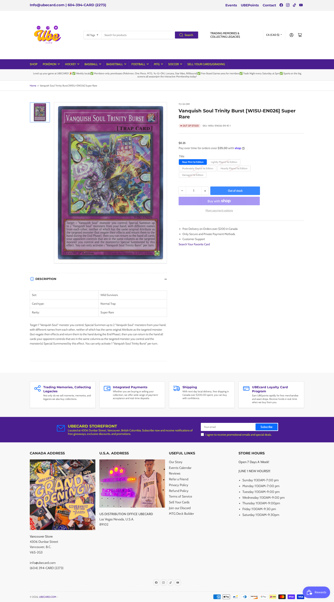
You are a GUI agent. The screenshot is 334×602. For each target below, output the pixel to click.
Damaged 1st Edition (192, 174)
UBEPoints (250, 5)
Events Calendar (180, 468)
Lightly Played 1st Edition (224, 161)
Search (189, 35)
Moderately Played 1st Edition (197, 168)
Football (138, 64)
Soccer (173, 64)
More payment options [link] (219, 210)
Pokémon (49, 64)
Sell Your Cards (179, 502)
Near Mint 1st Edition (193, 161)
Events (231, 5)
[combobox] (150, 35)
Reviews (174, 473)
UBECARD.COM (47, 596)
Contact (269, 5)
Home (33, 85)
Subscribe (267, 427)
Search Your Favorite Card (194, 244)
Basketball (114, 64)
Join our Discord (180, 508)
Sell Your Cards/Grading (206, 64)
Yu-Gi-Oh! (184, 104)
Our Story (175, 462)
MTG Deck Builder (181, 514)
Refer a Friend (178, 479)
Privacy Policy (178, 485)
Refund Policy (178, 491)
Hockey (70, 64)
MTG (157, 64)
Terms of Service (180, 496)
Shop (33, 64)
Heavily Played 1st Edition (234, 168)
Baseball (91, 64)
